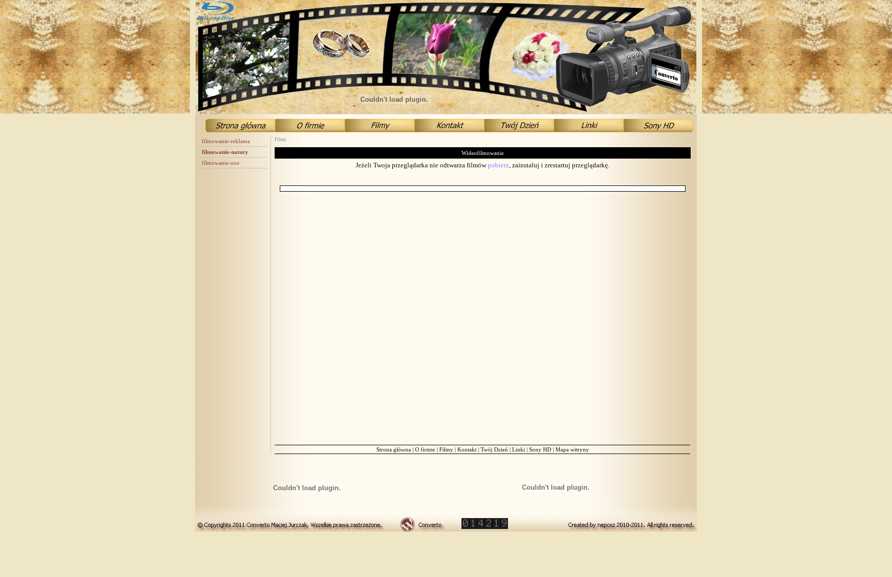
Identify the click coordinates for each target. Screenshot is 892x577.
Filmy (446, 449)
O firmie (425, 449)
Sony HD (540, 449)
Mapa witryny (572, 449)
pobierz (498, 165)
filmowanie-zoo (221, 163)
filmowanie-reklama (226, 141)
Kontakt (466, 449)
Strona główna (393, 449)
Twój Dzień (494, 449)
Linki (518, 449)
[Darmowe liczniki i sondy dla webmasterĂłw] (484, 527)
